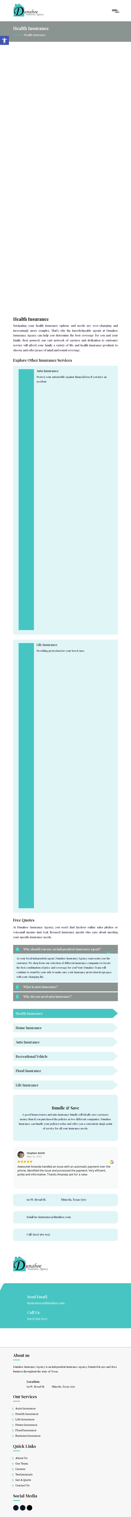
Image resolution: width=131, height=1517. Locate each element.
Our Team (21, 1463)
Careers (20, 1469)
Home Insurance (26, 1424)
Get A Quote (23, 1480)
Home (17, 35)
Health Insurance (27, 1414)
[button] (4, 40)
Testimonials (24, 1474)
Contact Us (22, 1485)
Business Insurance (28, 1435)
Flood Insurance (26, 1430)
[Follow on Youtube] (29, 1508)
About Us (21, 1458)
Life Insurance (24, 1419)
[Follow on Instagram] (22, 1508)
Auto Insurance (48, 371)
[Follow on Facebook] (16, 1508)
